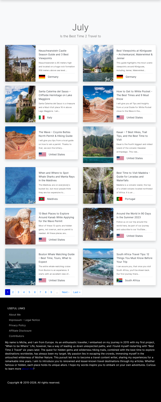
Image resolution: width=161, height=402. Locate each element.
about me (27, 368)
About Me (15, 314)
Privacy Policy (17, 325)
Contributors (16, 336)
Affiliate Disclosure (20, 330)
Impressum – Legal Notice (24, 320)
